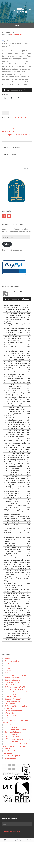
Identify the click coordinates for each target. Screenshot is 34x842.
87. (15, 483)
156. (15, 627)
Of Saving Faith (10, 715)
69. (15, 445)
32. (13, 368)
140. (15, 593)
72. (15, 451)
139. (12, 591)
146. (12, 606)
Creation (8, 663)
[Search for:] (17, 824)
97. (10, 503)
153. (15, 621)
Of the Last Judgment (13, 732)
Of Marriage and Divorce (14, 701)
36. (12, 376)
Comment (25, 168)
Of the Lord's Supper (12, 737)
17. (12, 336)
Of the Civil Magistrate (13, 727)
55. (12, 416)
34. (11, 372)
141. (15, 595)
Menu (17, 25)
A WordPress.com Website (11, 832)
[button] (11, 769)
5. (12, 311)
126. (12, 564)
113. (15, 537)
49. (14, 403)
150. (15, 614)
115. (9, 541)
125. (15, 562)
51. (13, 407)
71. (15, 449)
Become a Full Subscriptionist (12, 224)
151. (14, 616)
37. (14, 378)
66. (15, 439)
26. (14, 355)
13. (15, 328)
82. (15, 472)
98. (15, 506)
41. (12, 386)
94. (13, 497)
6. (15, 313)
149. (11, 612)
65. (15, 437)
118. (12, 547)
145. (12, 604)
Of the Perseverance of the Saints (17, 739)
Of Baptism (9, 673)
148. (15, 610)
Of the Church (10, 725)
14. (15, 330)
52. (14, 409)
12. (11, 326)
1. (11, 303)
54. (12, 414)
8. (15, 318)
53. (14, 412)
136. (13, 585)
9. (12, 320)
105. (15, 520)
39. (15, 382)
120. (13, 552)
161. (11, 637)
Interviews (9, 666)
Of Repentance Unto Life (14, 711)
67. (14, 441)
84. (10, 476)
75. (15, 458)
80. (11, 468)
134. (10, 581)
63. (15, 432)
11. (15, 324)
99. (12, 508)
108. (8, 526)
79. (13, 466)
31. (15, 366)
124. (15, 560)
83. (15, 474)
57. (13, 420)
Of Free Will (9, 685)
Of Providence (15, 117)
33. (13, 370)
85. (14, 478)
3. (15, 307)
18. (14, 338)
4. (15, 309)
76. (14, 460)
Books (7, 659)
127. (15, 566)
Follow (7, 244)
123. (15, 558)
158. (15, 631)
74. (14, 455)
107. (13, 524)
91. (11, 491)
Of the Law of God (11, 734)
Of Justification (10, 697)
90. (13, 489)
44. (14, 393)
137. (11, 587)
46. (15, 397)
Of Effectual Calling (12, 682)
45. (13, 395)
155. (15, 625)
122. (8, 556)
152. (15, 618)
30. (15, 363)
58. (15, 422)
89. (14, 487)
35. (14, 374)
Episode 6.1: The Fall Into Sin (19, 135)
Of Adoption (9, 670)
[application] (17, 90)
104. (15, 518)
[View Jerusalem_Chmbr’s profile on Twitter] (9, 215)
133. (15, 579)
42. (12, 389)
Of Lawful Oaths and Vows (15, 699)
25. (15, 353)
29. (15, 361)
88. (15, 485)
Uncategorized (10, 758)
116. (12, 543)
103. (15, 516)
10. (15, 322)
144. (10, 602)
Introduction (10, 668)
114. (10, 539)
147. (15, 608)
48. (15, 401)
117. (12, 545)
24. (13, 351)
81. (12, 470)
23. (13, 349)
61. (15, 428)
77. (15, 462)
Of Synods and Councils (14, 718)
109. (11, 529)
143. (12, 600)
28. (15, 359)
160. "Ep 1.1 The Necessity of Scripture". (15, 635)
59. (15, 424)
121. (11, 554)
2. (12, 305)
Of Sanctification (11, 713)
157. (15, 629)
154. (15, 623)
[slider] (28, 90)
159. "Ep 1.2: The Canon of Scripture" (15, 633)
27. (13, 357)
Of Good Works (10, 694)
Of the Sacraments (12, 741)
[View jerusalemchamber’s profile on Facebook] (4, 215)
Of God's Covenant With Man (16, 687)
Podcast (24, 117)
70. (15, 447)
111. (15, 533)
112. (14, 535)
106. (11, 522)
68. (15, 443)
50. (13, 405)
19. (15, 340)
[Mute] (24, 90)
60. (15, 426)
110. (15, 531)
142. (15, 598)
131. (10, 575)
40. (12, 384)
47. (13, 399)
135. (10, 583)
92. (11, 493)
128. (15, 568)
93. (12, 495)
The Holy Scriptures (12, 756)
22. (12, 347)
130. (15, 572)
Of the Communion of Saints (15, 730)
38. (11, 380)
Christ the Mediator (12, 661)
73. (14, 453)
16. (10, 334)
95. (11, 499)
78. (14, 464)
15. (15, 332)
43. (12, 391)
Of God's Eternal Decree (14, 689)
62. (14, 430)
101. (15, 512)
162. (15, 639)
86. (14, 481)
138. (15, 589)
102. (13, 514)
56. (15, 418)
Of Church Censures (12, 680)
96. (11, 501)
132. (13, 577)
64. (15, 435)
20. (13, 343)
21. (14, 345)
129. (15, 570)
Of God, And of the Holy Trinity (16, 692)
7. (12, 315)
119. (13, 549)
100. (12, 510)
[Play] (5, 90)
